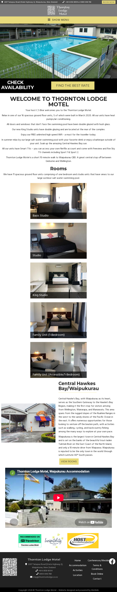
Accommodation (77, 565)
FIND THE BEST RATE (73, 85)
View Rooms (69, 461)
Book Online (97, 574)
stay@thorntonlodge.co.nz (45, 577)
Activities (78, 570)
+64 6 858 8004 (72, 2)
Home (78, 561)
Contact (97, 579)
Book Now (108, 2)
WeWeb (95, 590)
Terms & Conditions (97, 567)
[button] (2, 51)
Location (77, 575)
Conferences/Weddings (100, 561)
